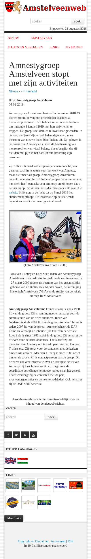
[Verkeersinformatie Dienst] (28, 492)
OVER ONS (74, 47)
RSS (70, 541)
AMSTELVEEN (41, 38)
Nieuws (13, 91)
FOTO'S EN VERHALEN (25, 47)
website (13, 192)
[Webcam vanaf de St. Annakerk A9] (12, 492)
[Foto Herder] (60, 492)
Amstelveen (58, 541)
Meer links (14, 518)
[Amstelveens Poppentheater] (76, 492)
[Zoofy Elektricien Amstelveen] (12, 509)
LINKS (54, 47)
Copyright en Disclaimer (33, 541)
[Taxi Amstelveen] (44, 492)
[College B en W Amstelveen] (44, 509)
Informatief (30, 91)
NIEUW (13, 38)
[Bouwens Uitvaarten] (28, 509)
